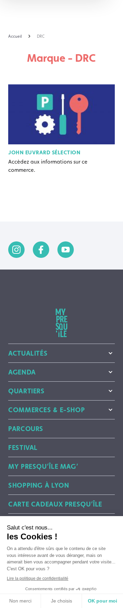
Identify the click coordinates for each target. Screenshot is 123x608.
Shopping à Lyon (38, 485)
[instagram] (16, 249)
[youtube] (65, 249)
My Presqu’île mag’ (43, 466)
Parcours (25, 429)
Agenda (22, 372)
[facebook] (41, 249)
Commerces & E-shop (46, 410)
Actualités (27, 353)
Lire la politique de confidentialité (37, 578)
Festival (23, 447)
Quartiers (26, 391)
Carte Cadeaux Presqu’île (55, 504)
